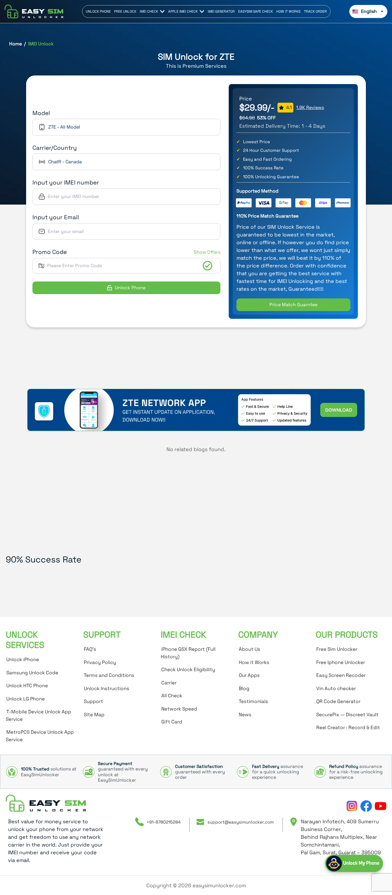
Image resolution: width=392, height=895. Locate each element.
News (245, 714)
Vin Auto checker (336, 688)
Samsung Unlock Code (32, 672)
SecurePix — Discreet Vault (347, 714)
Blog (244, 688)
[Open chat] (354, 863)
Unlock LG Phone (25, 699)
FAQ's (90, 649)
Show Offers (207, 252)
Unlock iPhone (22, 659)
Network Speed (179, 709)
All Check (171, 695)
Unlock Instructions (106, 688)
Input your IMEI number (65, 182)
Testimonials (253, 701)
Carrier (168, 682)
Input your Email (55, 217)
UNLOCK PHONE (98, 11)
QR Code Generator (338, 701)
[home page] (46, 803)
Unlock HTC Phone (27, 685)
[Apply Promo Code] (207, 265)
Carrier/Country (54, 148)
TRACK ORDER (315, 11)
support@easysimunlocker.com (240, 822)
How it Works (254, 662)
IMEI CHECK (149, 11)
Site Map (94, 714)
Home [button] (15, 44)
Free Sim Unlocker (336, 649)
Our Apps (249, 675)
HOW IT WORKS (288, 11)
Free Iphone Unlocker (340, 662)
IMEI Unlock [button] (41, 44)
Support (93, 701)
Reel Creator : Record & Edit (348, 727)
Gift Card (171, 722)
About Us (249, 649)
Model (41, 113)
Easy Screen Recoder (341, 675)
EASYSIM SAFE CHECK (255, 11)
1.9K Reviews (310, 107)
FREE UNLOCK (125, 11)
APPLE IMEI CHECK (183, 11)
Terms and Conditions (109, 675)
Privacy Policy (100, 662)
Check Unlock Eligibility (188, 669)
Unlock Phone (130, 288)
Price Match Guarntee (293, 305)
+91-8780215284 (164, 822)
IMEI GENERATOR (221, 11)
